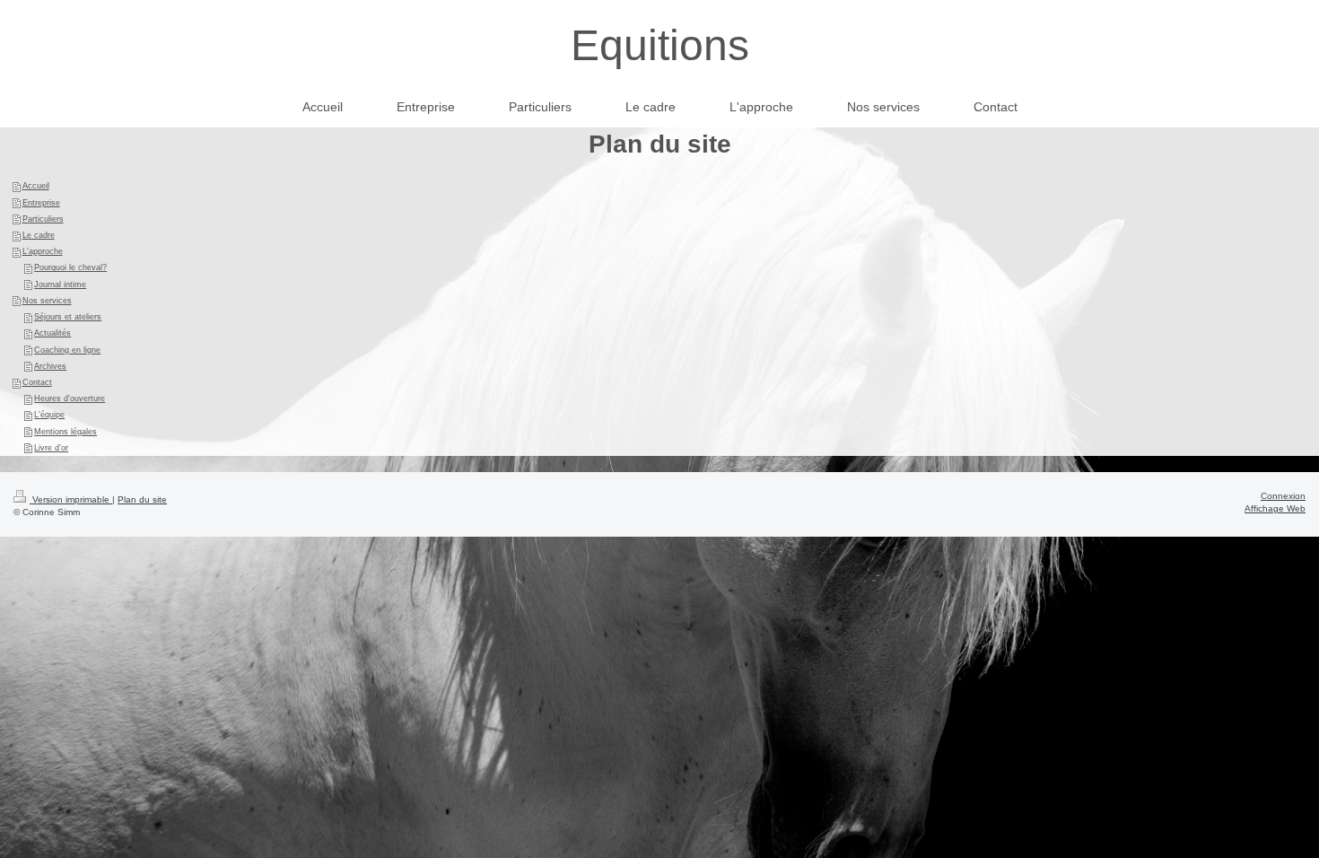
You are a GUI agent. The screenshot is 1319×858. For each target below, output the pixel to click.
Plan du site (142, 499)
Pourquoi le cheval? (70, 267)
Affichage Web (1275, 508)
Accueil (35, 185)
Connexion (1283, 496)
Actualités (52, 332)
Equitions (660, 45)
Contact (37, 382)
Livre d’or (51, 447)
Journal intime (60, 284)
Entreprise (41, 202)
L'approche (42, 251)
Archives (50, 366)
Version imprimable (71, 499)
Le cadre (38, 235)
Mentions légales (65, 431)
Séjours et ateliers (67, 316)
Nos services (47, 300)
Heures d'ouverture (69, 398)
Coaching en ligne (67, 350)
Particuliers (43, 218)
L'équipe (49, 414)
